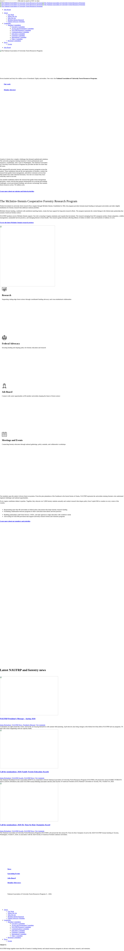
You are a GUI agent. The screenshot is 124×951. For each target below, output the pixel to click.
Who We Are (12, 915)
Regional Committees (14, 937)
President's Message (29, 725)
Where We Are (12, 913)
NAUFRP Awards (17, 778)
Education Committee (18, 930)
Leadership (7, 920)
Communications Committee (20, 929)
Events (10, 941)
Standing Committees (14, 922)
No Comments (40, 725)
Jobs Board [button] (11, 878)
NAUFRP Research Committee (21, 927)
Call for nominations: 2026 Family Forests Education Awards (24, 772)
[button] (8, 84)
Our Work (11, 911)
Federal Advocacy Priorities (16, 918)
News (5, 939)
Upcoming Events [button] (13, 874)
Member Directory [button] (14, 883)
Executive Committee (18, 923)
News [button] (9, 869)
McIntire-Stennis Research (16, 916)
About (6, 909)
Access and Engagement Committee (23, 925)
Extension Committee (18, 932)
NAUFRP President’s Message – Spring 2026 (17, 719)
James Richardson (5, 725)
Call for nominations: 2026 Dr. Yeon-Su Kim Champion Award (25, 825)
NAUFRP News (17, 725)
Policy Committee (17, 936)
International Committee (19, 934)
